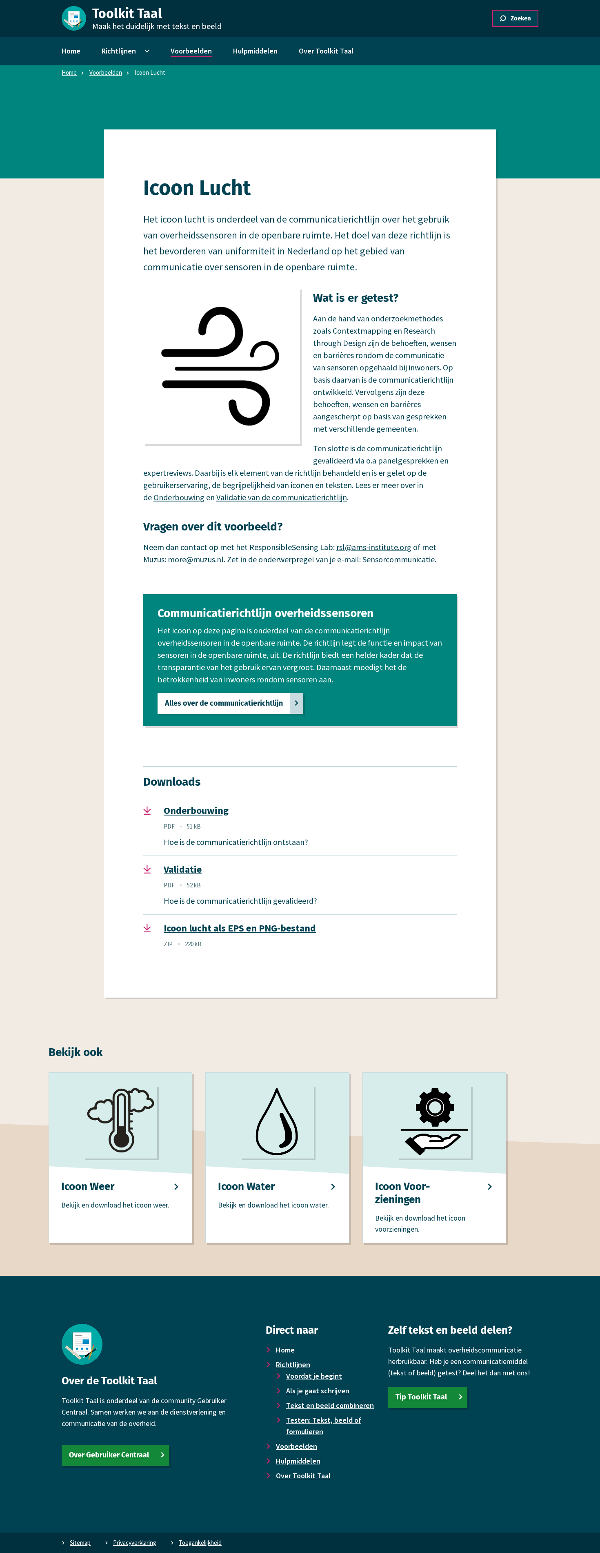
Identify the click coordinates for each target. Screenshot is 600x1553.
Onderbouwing (178, 497)
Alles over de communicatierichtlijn (224, 703)
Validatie (183, 869)
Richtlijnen (293, 1364)
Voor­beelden (105, 72)
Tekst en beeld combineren (330, 1405)
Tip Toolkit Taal (421, 1397)
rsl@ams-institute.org (373, 547)
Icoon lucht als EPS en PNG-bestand (240, 928)
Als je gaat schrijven (317, 1390)
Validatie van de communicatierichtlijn (281, 497)
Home (69, 72)
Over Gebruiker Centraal (109, 1455)
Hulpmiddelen (298, 1461)
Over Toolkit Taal (303, 1475)
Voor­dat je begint (314, 1376)
